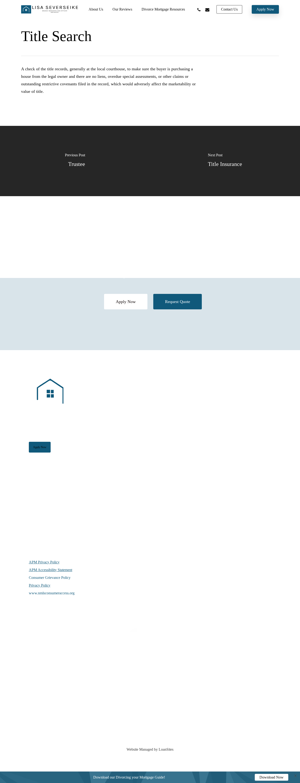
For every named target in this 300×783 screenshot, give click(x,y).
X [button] (295, 776)
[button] (125, 301)
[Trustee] (75, 161)
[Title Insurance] (225, 161)
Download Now (271, 777)
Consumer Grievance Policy (50, 578)
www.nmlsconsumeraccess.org (52, 593)
